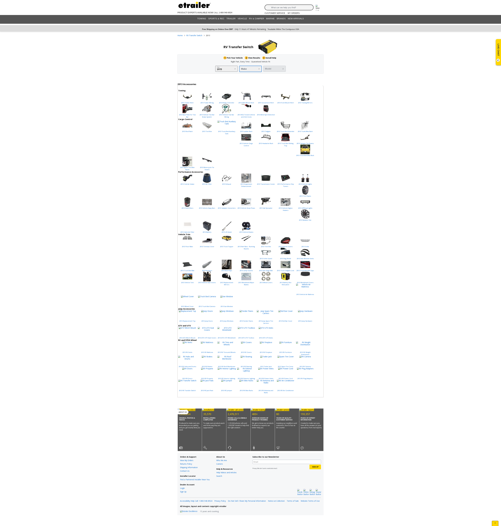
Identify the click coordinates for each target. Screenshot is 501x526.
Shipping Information (189, 467)
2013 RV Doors (187, 378)
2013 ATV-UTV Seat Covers (207, 338)
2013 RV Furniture (285, 352)
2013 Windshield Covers (305, 282)
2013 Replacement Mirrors (226, 284)
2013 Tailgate (265, 131)
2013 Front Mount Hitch (285, 103)
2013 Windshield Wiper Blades (246, 284)
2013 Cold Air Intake (187, 184)
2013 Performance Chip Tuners (285, 185)
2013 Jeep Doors (207, 321)
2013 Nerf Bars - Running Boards (246, 248)
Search (219, 476)
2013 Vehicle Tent (187, 282)
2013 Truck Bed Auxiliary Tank (226, 132)
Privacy (254, 468)
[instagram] (312, 492)
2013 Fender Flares (246, 321)
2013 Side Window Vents (305, 258)
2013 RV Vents (187, 352)
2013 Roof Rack (187, 131)
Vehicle (242, 18)
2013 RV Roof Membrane (226, 366)
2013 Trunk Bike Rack (305, 131)
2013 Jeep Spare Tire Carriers (266, 322)
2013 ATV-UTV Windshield (226, 338)
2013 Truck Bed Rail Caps (305, 270)
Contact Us (184, 471)
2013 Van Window (227, 306)
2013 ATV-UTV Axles (266, 338)
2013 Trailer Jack (266, 366)
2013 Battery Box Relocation (285, 284)
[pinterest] (306, 492)
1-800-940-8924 (225, 12)
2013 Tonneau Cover (207, 246)
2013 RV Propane (207, 378)
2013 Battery (207, 232)
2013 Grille (305, 246)
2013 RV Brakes (207, 366)
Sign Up (183, 491)
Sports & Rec (216, 18)
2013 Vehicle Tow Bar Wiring (226, 116)
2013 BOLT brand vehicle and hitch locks (246, 116)
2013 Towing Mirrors (305, 103)
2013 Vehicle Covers (286, 246)
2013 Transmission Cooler (266, 184)
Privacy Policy (220, 501)
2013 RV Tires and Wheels (226, 352)
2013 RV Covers (246, 352)
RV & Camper (256, 18)
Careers (219, 464)
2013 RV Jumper (226, 390)
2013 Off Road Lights (305, 208)
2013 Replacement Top (187, 321)
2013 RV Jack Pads (207, 390)
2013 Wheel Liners (266, 282)
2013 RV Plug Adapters (305, 378)
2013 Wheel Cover (187, 306)
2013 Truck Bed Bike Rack (305, 155)
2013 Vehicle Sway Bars (207, 208)
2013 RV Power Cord (286, 378)
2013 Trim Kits (266, 246)
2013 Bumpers (207, 270)
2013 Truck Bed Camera (207, 306)
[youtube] (318, 492)
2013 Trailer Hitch (187, 103)
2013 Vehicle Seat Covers (207, 282)
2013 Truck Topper (226, 246)
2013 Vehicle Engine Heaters (286, 209)
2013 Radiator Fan (305, 220)
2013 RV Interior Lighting (226, 378)
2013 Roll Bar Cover (285, 321)
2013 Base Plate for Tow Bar (187, 116)
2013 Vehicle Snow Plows (246, 208)
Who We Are (221, 460)
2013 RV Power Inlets (266, 378)
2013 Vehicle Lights (305, 184)
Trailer (231, 18)
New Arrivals (296, 18)
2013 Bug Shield (285, 258)
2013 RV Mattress (207, 352)
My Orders (294, 13)
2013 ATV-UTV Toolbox (246, 338)
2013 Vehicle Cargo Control (246, 144)
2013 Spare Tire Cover (285, 366)
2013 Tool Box (207, 131)
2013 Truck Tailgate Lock (285, 270)
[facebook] (300, 492)
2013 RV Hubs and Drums (187, 366)
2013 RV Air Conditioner (285, 390)
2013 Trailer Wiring (207, 103)
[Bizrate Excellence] (188, 511)
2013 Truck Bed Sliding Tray (285, 144)
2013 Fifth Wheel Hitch (246, 103)
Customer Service (275, 13)
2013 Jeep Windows (226, 321)
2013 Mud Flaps (226, 270)
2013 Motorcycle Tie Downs (207, 168)
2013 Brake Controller (226, 103)
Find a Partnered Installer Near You (195, 479)
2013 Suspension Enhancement (246, 185)
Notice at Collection (276, 501)
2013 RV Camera (305, 366)
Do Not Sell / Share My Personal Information (247, 501)
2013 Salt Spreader (266, 208)
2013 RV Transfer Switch (187, 390)
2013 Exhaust (226, 184)
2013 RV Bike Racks (246, 390)
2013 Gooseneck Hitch (266, 103)
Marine (270, 18)
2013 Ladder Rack (246, 131)
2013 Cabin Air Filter (187, 232)
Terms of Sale (293, 501)
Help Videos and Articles (226, 472)
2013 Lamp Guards (246, 270)
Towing (201, 18)
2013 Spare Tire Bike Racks (187, 168)
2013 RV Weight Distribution (305, 353)
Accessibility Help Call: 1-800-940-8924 (196, 501)
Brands (281, 18)
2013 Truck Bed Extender (285, 131)
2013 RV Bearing (246, 366)
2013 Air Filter (207, 184)
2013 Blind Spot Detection (266, 115)
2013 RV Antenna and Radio (266, 391)
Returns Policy (186, 464)
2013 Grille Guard (266, 258)
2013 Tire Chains (305, 196)
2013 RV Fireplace (266, 352)
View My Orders (186, 460)
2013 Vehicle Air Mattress (305, 294)
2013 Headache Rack (266, 143)
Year (218, 67)
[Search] (269, 8)
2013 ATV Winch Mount (187, 338)
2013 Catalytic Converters (226, 208)
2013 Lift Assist (227, 232)
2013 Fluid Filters (187, 208)
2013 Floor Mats (187, 246)
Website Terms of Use (310, 501)
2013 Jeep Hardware (305, 321)
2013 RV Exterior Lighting (246, 378)
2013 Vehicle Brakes (246, 232)
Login (182, 488)
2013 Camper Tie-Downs (305, 143)
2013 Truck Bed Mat (187, 270)
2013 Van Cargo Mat (266, 270)
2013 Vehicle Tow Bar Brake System (207, 116)
